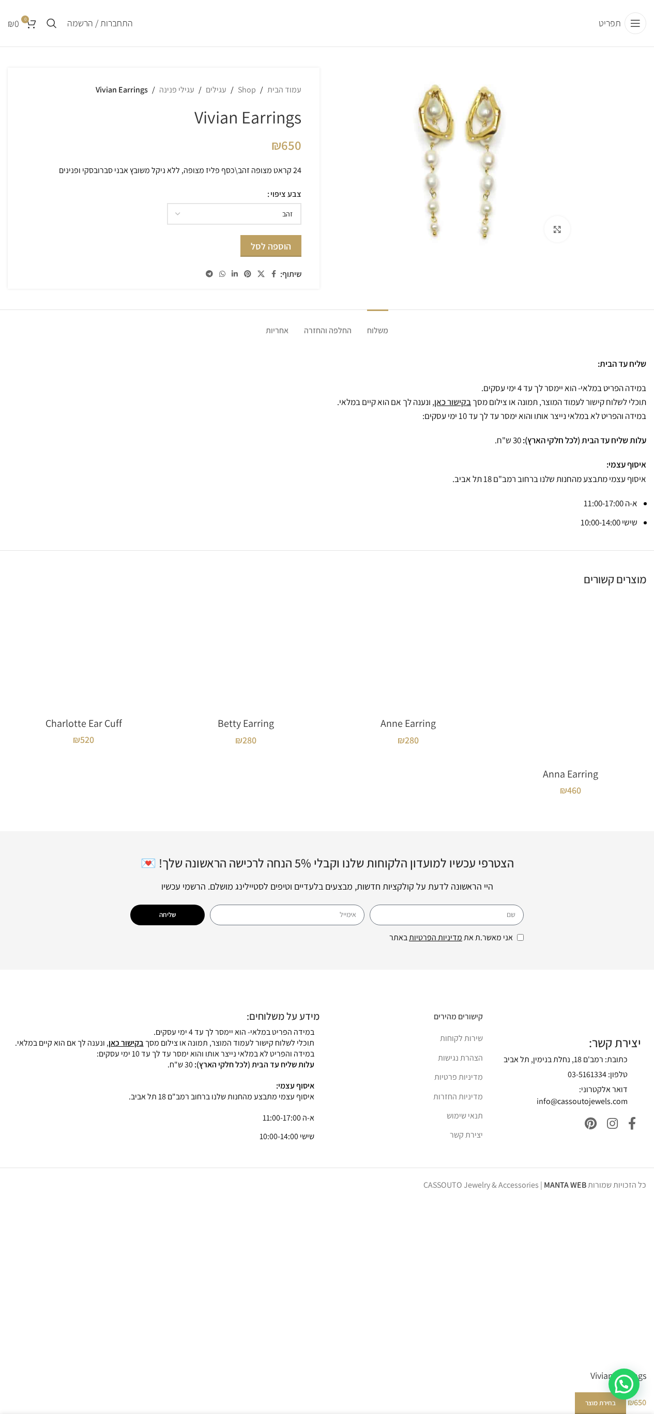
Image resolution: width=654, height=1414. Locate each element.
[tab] (377, 325)
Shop (247, 89)
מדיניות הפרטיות (435, 937)
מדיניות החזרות (458, 1096)
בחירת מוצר (600, 1403)
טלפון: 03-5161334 (598, 1074)
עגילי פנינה (176, 89)
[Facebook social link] (274, 274)
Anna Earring (570, 774)
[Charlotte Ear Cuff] (84, 654)
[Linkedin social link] (235, 274)
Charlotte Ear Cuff (83, 723)
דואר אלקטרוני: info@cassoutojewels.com (582, 1095)
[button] (624, 1384)
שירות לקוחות (461, 1038)
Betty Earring (246, 723)
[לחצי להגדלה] (557, 229)
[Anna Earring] (570, 680)
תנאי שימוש (465, 1115)
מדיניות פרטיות (458, 1076)
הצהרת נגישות (460, 1057)
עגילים (216, 89)
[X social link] (261, 274)
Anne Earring (408, 723)
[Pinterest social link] (247, 274)
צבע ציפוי (285, 194)
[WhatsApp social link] (222, 274)
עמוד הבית (284, 89)
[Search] (51, 23)
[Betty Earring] (246, 655)
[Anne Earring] (408, 655)
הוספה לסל (271, 246)
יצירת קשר (466, 1134)
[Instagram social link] (612, 1124)
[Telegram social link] (209, 274)
